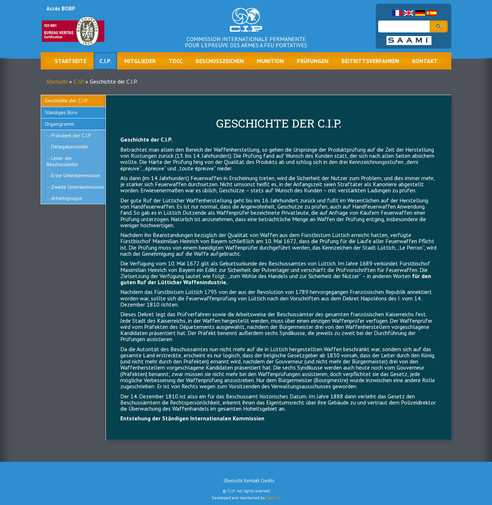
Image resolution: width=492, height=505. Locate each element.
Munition (270, 60)
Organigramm (59, 124)
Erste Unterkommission (75, 175)
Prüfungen (312, 60)
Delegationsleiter (70, 146)
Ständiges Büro (61, 112)
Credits (267, 481)
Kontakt (425, 60)
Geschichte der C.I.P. (66, 100)
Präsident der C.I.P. (71, 135)
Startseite (70, 60)
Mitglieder (140, 60)
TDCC (176, 60)
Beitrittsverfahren (370, 60)
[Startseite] (246, 25)
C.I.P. (105, 60)
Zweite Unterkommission (77, 187)
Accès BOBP (60, 8)
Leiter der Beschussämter (62, 161)
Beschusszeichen (220, 60)
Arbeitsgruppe (66, 198)
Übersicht (233, 481)
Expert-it (273, 497)
